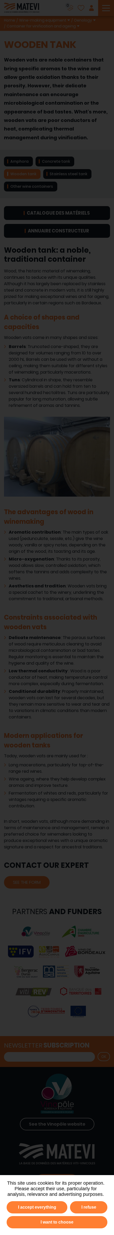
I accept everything (37, 1207)
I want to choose (57, 1222)
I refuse (88, 1207)
